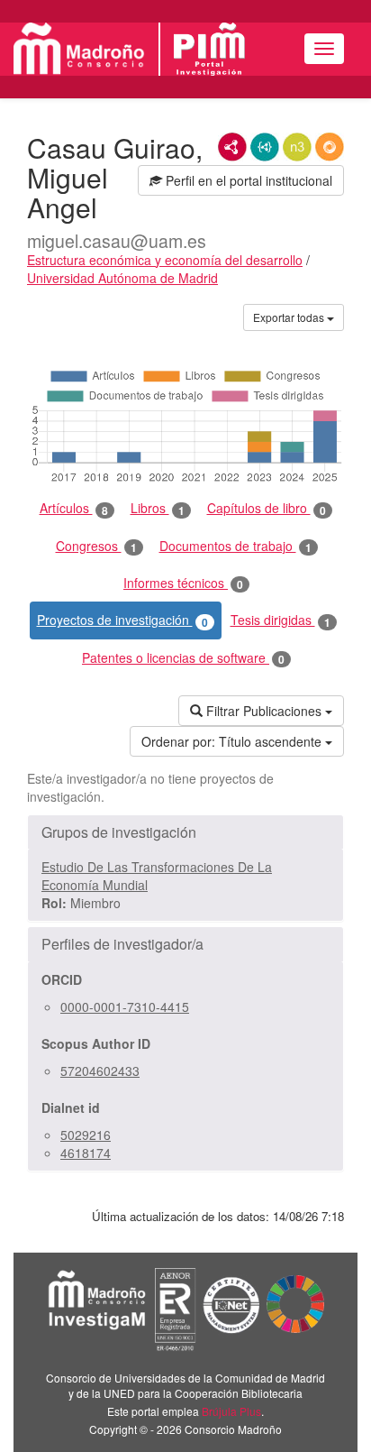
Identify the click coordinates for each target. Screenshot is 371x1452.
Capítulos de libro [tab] (266, 508)
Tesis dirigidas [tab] (280, 620)
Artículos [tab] (74, 508)
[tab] (185, 832)
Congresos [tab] (96, 546)
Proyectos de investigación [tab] (122, 620)
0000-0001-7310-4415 (124, 1006)
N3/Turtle (297, 147)
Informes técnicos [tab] (183, 583)
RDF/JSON (329, 147)
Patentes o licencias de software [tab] (183, 657)
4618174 (85, 1153)
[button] (185, 832)
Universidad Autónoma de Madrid (122, 278)
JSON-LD (264, 147)
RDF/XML (232, 147)
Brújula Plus (231, 1411)
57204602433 (100, 1070)
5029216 (85, 1135)
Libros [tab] (158, 508)
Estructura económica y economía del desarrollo (165, 260)
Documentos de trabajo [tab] (235, 546)
